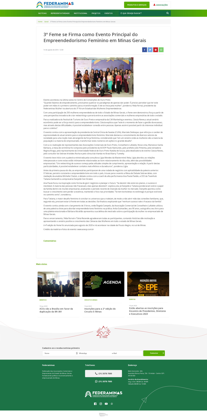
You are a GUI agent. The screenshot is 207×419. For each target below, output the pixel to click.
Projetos (96, 13)
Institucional (80, 13)
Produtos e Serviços (136, 5)
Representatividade (60, 13)
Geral (46, 22)
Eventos (108, 13)
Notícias (42, 13)
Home (40, 22)
